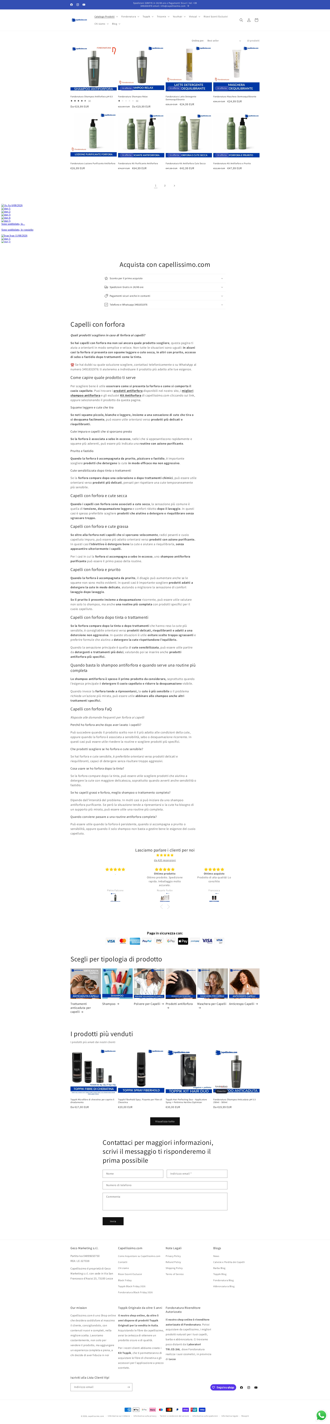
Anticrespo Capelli (241, 1004)
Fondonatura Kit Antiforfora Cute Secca (186, 163)
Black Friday (124, 1280)
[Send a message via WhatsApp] (321, 1415)
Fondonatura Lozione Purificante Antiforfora (93, 163)
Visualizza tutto (165, 1121)
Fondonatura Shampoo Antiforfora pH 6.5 (91, 96)
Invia (113, 1221)
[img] (165, 855)
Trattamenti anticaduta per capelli (80, 1008)
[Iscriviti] (128, 1387)
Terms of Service (175, 1274)
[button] (105, 16)
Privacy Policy (173, 1256)
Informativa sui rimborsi (119, 1416)
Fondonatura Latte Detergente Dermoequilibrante (181, 98)
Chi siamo (123, 1268)
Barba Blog (219, 1268)
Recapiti (245, 1416)
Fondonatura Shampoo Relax (133, 96)
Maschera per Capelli (211, 1004)
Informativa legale (229, 1416)
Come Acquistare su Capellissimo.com (139, 1256)
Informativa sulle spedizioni (205, 1416)
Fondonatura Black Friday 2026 (135, 1292)
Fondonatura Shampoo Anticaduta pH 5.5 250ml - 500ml (234, 1101)
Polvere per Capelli (147, 1004)
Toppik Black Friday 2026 (131, 1286)
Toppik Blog (220, 1274)
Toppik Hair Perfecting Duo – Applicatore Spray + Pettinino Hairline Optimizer (186, 1101)
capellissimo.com (96, 1416)
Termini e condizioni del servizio (174, 1416)
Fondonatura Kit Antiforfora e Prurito (232, 163)
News (216, 1256)
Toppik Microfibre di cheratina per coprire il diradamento (92, 1101)
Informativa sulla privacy (145, 1416)
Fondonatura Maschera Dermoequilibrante (234, 96)
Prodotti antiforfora (179, 1004)
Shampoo (109, 1004)
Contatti (122, 1262)
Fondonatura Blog (223, 1280)
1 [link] (155, 185)
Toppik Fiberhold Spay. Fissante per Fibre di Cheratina (140, 1101)
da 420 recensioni (165, 860)
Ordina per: (198, 40)
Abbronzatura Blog (223, 1286)
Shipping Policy (174, 1268)
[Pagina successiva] (174, 185)
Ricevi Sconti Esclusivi (130, 1274)
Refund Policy (173, 1262)
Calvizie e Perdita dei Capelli (229, 1262)
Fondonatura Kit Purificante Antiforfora (138, 163)
